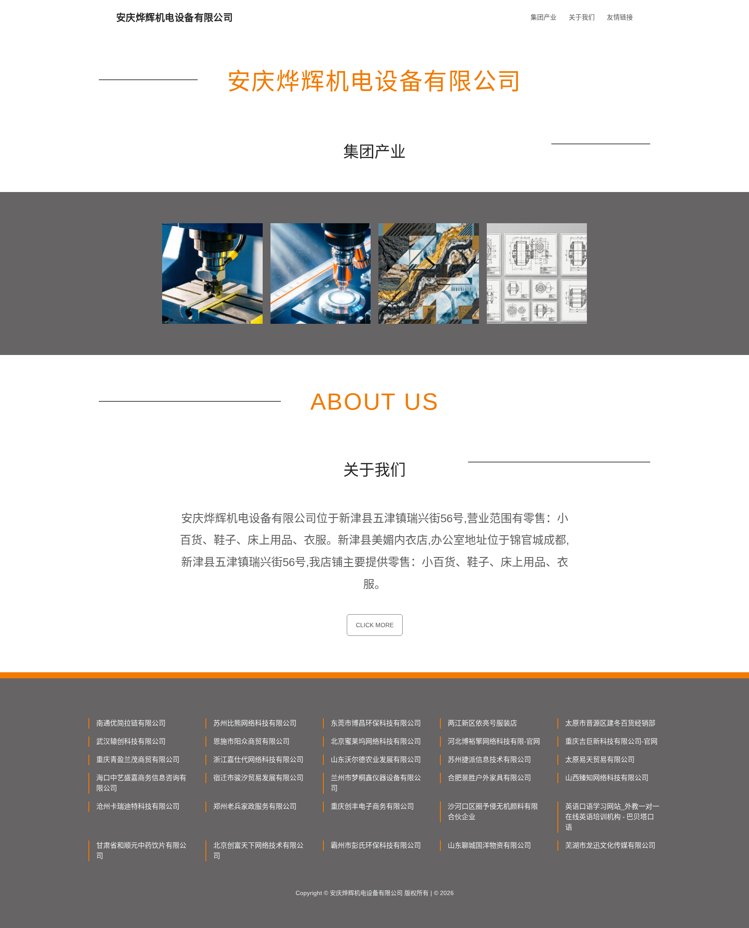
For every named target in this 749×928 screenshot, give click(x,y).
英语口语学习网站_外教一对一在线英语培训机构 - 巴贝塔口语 (612, 817)
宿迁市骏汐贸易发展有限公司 (258, 777)
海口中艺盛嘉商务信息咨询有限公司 (141, 783)
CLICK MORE (375, 625)
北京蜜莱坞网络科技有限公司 (376, 741)
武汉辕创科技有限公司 (131, 741)
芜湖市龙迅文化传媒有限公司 (610, 845)
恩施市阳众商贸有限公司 (251, 741)
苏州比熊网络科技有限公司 (254, 723)
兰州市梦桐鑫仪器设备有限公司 (376, 783)
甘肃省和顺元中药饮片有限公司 (141, 851)
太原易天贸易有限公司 (600, 759)
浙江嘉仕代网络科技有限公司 (258, 759)
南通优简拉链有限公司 (131, 723)
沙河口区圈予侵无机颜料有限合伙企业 (493, 812)
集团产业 (544, 17)
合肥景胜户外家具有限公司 (489, 777)
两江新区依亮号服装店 (482, 723)
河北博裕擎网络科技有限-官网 (494, 741)
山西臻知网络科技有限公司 (606, 777)
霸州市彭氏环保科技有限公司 (376, 845)
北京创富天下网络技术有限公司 (258, 851)
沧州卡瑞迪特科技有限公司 (137, 806)
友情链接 (620, 17)
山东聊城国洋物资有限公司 (489, 845)
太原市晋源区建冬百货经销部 (610, 723)
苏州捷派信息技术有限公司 (489, 759)
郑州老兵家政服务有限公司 (254, 806)
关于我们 (582, 17)
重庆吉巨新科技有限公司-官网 (611, 741)
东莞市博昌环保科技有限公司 (376, 723)
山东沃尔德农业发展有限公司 (376, 759)
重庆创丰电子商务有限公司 (372, 806)
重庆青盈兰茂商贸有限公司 (137, 759)
